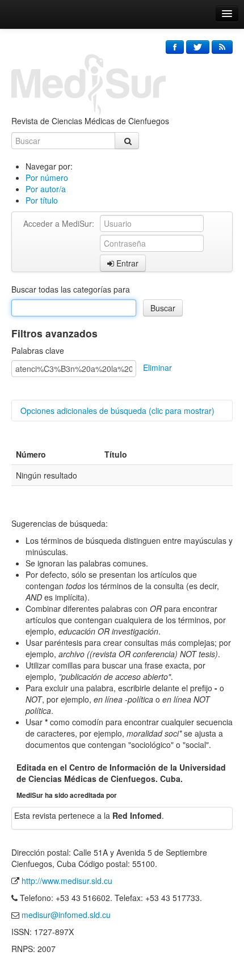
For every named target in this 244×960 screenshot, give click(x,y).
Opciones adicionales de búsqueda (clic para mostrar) (117, 410)
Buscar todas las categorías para (70, 289)
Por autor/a (46, 188)
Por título (42, 200)
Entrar (126, 263)
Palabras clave (37, 350)
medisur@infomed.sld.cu (66, 914)
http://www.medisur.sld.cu (67, 880)
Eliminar (157, 367)
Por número (47, 177)
